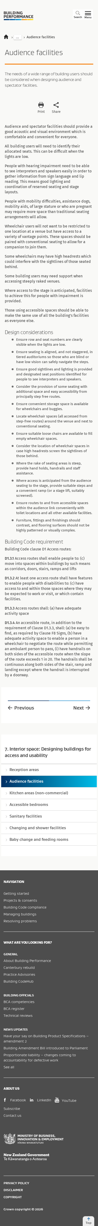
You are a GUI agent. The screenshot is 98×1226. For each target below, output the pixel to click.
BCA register (14, 1008)
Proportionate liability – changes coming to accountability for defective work (40, 1057)
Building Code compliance (25, 907)
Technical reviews (18, 1015)
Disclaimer (13, 1190)
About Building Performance (27, 960)
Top (89, 1223)
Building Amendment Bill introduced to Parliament (46, 1048)
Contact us (12, 1115)
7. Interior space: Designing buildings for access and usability (48, 752)
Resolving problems (20, 920)
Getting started (16, 893)
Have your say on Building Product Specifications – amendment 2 (46, 1038)
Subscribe (12, 1108)
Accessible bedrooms (29, 804)
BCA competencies (19, 1001)
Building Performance (18, 15)
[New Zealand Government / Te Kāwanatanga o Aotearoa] (49, 1157)
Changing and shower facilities (38, 827)
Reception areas (24, 769)
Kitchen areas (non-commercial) (39, 793)
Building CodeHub (19, 981)
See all (9, 1067)
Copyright (13, 1197)
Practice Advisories (19, 974)
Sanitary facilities (26, 816)
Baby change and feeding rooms (39, 839)
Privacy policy (16, 1183)
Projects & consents (20, 900)
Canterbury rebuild (19, 967)
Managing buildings (20, 914)
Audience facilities (26, 781)
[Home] (8, 37)
